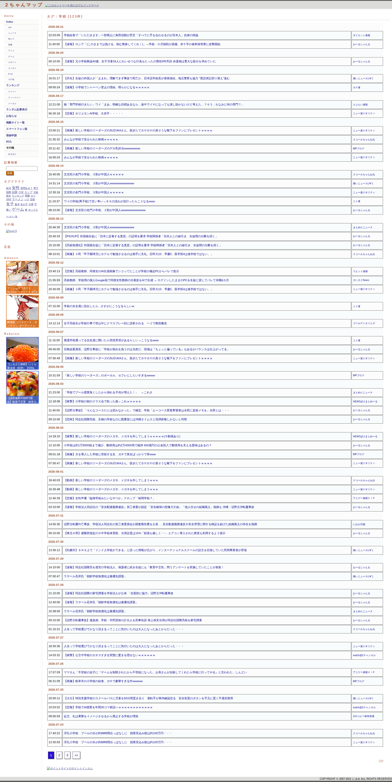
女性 (16, 188)
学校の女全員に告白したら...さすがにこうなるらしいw (99, 306)
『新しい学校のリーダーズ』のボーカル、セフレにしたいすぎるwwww (109, 375)
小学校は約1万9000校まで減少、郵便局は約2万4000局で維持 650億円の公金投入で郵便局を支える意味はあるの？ (138, 445)
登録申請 (11, 135)
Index (9, 21)
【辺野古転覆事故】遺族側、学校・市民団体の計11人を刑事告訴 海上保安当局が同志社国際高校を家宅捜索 (133, 620)
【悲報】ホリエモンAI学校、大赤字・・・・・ (94, 113)
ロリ (33, 195)
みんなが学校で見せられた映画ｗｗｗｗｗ (91, 139)
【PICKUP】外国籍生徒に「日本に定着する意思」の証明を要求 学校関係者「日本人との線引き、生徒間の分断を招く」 (141, 236)
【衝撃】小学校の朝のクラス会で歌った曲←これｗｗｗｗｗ (102, 401)
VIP (10, 27)
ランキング (12, 85)
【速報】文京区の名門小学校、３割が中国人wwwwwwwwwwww (105, 210)
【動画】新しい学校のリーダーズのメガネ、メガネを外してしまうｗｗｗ (111, 480)
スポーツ (12, 62)
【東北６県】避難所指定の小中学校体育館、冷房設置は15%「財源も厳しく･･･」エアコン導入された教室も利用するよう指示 (144, 533)
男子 (35, 188)
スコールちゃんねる (364, 139)
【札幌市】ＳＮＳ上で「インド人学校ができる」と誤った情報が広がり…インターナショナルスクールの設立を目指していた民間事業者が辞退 (155, 550)
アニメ (11, 50)
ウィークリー (14, 97)
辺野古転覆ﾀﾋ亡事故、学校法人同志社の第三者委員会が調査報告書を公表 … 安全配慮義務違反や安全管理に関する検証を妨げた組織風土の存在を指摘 (160, 524)
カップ (28, 192)
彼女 (8, 195)
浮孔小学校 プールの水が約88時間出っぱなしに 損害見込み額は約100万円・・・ (118, 733)
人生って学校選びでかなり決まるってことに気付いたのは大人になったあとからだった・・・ (124, 629)
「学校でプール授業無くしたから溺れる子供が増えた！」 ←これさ (108, 392)
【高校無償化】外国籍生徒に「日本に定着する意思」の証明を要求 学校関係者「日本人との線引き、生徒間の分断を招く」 (143, 245)
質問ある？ (26, 188)
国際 (8, 192)
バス (26, 199)
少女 (21, 192)
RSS (9, 141)
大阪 (35, 192)
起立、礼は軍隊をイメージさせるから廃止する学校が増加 (101, 716)
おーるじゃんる (361, 44)
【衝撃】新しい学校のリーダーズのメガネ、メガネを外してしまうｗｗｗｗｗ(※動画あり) (122, 436)
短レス (11, 39)
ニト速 (356, 201)
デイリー (12, 92)
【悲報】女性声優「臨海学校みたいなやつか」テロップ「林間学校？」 (109, 498)
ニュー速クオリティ (364, 113)
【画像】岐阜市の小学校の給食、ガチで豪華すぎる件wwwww (103, 681)
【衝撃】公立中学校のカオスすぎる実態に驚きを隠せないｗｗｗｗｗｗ (109, 655)
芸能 (32, 199)
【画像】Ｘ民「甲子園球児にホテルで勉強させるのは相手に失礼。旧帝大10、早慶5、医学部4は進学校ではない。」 (138, 254)
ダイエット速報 (361, 35)
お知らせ (11, 115)
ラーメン (17, 199)
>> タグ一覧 (11, 216)
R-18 (10, 74)
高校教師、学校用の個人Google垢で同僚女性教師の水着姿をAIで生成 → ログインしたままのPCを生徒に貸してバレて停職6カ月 (146, 280)
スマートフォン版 (16, 128)
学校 (27, 195)
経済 (8, 188)
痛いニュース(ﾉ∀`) (363, 78)
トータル (12, 103)
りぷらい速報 (360, 104)
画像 (10, 45)
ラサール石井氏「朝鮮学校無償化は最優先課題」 (95, 576)
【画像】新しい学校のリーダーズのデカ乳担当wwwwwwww (102, 148)
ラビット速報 (360, 271)
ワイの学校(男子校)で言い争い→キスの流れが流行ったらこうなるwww (109, 201)
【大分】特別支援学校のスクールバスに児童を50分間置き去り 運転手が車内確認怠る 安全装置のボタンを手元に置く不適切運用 (148, 698)
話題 (15, 192)
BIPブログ (358, 148)
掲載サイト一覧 (15, 122)
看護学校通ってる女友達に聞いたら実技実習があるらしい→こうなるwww (111, 340)
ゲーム (11, 56)
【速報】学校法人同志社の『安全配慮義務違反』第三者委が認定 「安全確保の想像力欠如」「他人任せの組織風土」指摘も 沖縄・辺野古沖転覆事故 (159, 507)
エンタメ (12, 68)
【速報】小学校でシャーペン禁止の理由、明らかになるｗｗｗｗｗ (107, 87)
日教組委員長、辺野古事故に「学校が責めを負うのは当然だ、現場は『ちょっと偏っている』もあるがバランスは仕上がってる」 (147, 349)
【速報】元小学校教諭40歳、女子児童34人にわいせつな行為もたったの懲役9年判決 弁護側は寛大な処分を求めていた (140, 61)
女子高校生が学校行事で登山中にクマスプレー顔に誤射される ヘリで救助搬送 (115, 323)
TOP (381, 761)
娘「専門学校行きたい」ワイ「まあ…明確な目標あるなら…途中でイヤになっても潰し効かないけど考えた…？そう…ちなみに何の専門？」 (154, 104)
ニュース (12, 33)
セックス (33, 209)
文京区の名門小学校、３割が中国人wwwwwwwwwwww (99, 183)
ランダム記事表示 (16, 109)
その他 (11, 79)
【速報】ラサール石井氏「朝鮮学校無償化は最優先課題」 (101, 602)
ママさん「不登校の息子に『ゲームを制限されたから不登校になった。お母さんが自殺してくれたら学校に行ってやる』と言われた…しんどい (155, 672)
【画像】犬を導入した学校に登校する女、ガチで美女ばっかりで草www (110, 454)
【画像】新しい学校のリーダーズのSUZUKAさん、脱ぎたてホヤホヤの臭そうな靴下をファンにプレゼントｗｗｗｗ (138, 130)
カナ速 (356, 87)
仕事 (31, 204)
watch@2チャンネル (364, 655)
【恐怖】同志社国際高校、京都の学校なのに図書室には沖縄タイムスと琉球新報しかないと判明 (125, 419)
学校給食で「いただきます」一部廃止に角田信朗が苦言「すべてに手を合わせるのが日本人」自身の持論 (131, 35)
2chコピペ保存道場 (363, 716)
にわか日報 (359, 524)
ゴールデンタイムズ (364, 323)
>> (76, 755)
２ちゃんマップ (24, 4)
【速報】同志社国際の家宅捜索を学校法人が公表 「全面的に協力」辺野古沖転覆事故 (118, 593)
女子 (10, 204)
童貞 (17, 204)
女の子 (24, 204)
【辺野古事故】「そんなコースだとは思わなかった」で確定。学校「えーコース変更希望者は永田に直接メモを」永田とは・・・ (147, 410)
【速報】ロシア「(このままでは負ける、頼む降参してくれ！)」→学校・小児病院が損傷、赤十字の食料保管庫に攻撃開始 (142, 44)
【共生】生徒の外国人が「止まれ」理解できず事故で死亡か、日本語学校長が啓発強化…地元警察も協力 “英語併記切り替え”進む (147, 78)
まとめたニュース (363, 227)
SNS (8, 199)
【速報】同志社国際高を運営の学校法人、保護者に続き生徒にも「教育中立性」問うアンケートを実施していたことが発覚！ (144, 567)
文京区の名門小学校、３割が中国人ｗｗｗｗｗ (94, 174)
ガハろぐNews (361, 280)
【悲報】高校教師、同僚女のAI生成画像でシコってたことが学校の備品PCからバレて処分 (121, 271)
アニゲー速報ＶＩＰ (364, 498)
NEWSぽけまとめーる (365, 401)
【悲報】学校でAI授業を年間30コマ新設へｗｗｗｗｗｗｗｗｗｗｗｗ (108, 707)
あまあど (12, 154)
